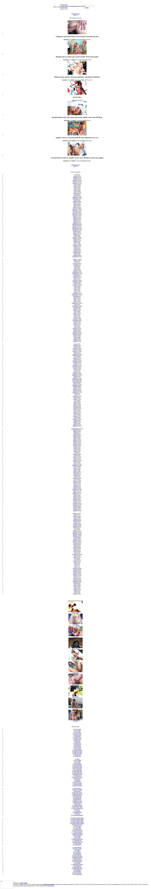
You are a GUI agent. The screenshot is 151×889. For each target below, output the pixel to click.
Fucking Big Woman (78, 815)
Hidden (75, 378)
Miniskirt (75, 435)
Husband (75, 386)
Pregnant (75, 481)
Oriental (75, 459)
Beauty (75, 207)
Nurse (75, 448)
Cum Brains (78, 871)
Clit (75, 262)
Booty (75, 232)
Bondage (75, 229)
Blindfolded (75, 224)
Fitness (75, 338)
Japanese (75, 396)
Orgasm (75, 457)
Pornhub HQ (78, 745)
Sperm (75, 527)
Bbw (75, 203)
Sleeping (75, 519)
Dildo (75, 299)
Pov (75, 479)
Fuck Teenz (78, 826)
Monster (75, 440)
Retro (75, 495)
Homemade (75, 379)
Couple (75, 277)
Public (75, 488)
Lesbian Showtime (77, 842)
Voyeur (75, 578)
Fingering (75, 333)
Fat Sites (78, 811)
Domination (75, 306)
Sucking (75, 540)
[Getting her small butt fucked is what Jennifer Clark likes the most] (77, 33)
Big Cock (75, 213)
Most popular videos (79, 6)
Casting (75, 249)
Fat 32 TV (77, 809)
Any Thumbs (78, 760)
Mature (75, 430)
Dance (75, 292)
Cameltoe (75, 245)
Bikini (75, 217)
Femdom (75, 328)
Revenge (75, 496)
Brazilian (75, 234)
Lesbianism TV (78, 840)
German (75, 358)
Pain (75, 462)
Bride (75, 235)
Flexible (75, 341)
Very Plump (78, 865)
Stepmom (75, 531)
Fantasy (75, 324)
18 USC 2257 (50, 885)
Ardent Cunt (75, 697)
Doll (75, 304)
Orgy (75, 458)
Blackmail (75, 222)
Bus (75, 242)
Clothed (76, 265)
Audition (75, 193)
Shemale (75, 510)
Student (75, 538)
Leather (75, 413)
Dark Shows (78, 778)
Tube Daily (75, 673)
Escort (75, 314)
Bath (75, 200)
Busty (75, 244)
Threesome (75, 554)
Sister (75, 514)
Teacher (75, 548)
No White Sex (77, 798)
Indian (75, 388)
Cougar (75, 276)
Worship (75, 589)
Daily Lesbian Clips (78, 808)
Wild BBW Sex (78, 867)
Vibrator (75, 574)
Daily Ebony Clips (77, 777)
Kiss (75, 403)
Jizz (75, 400)
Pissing (75, 474)
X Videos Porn (78, 874)
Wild (75, 588)
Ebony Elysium (78, 783)
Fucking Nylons (78, 825)
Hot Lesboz (78, 837)
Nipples (75, 445)
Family (75, 323)
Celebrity (75, 252)
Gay (75, 356)
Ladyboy (75, 409)
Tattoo (75, 547)
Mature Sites (78, 858)
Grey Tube (78, 836)
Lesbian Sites (78, 843)
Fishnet (75, 335)
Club (75, 266)
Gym (75, 371)
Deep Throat (75, 294)
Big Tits (75, 215)
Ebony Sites (78, 791)
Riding (75, 498)
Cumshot (74, 284)
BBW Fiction (78, 799)
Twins (75, 564)
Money (75, 438)
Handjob (75, 373)
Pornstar (75, 478)
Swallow (75, 541)
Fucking (75, 351)
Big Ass (75, 208)
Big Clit (75, 211)
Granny (75, 368)
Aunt (75, 194)
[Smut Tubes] (63, 4)
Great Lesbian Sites (78, 830)
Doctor (75, 301)
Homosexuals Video (78, 833)
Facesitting (75, 320)
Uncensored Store (77, 750)
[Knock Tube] (77, 94)
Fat (75, 325)
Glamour (75, 362)
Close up (75, 263)
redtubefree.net (75, 685)
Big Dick (75, 214)
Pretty (75, 482)
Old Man (75, 454)
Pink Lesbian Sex (78, 860)
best (72, 14)
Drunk (75, 309)
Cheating (75, 255)
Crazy (75, 279)
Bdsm (75, 204)
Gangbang (75, 355)
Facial (74, 321)
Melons (75, 431)
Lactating (75, 407)
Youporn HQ (78, 754)
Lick (75, 417)
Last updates (71, 6)
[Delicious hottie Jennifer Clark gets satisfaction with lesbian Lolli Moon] (77, 74)
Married (75, 424)
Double (75, 307)
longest (78, 14)
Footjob (75, 345)
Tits (75, 558)
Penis (75, 468)
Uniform (75, 570)
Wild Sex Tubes (78, 753)
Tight (75, 555)
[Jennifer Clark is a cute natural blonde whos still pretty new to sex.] (77, 135)
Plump (75, 475)
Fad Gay (78, 813)
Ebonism (78, 780)
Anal (74, 184)
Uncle (75, 567)
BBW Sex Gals (78, 801)
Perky (75, 469)
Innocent (75, 389)
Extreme (75, 318)
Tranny (75, 561)
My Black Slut (77, 797)
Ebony (75, 310)
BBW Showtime (78, 802)
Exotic (75, 317)
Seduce (75, 506)
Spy (75, 529)
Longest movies (64, 6)
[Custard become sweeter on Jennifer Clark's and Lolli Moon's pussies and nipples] (77, 155)
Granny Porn (78, 829)
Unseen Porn (75, 661)
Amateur (75, 180)
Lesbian (75, 416)
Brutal (75, 239)
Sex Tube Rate (78, 768)
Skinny (75, 516)
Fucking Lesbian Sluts (77, 818)
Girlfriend (75, 361)
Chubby (75, 259)
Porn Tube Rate (78, 764)
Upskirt (75, 572)
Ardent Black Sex (77, 773)
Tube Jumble (78, 749)
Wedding (75, 582)
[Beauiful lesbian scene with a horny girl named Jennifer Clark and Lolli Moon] (77, 114)
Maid (75, 423)
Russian (75, 500)
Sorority (76, 523)
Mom (75, 437)
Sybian (75, 546)
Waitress (76, 579)
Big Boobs (75, 210)
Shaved (75, 508)
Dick (75, 297)
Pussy (74, 491)
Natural (75, 444)
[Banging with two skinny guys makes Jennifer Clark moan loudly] (77, 54)
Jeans (75, 397)
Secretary (75, 505)
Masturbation (74, 428)
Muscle (75, 442)
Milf (75, 434)
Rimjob (75, 499)
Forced (75, 347)
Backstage (75, 198)
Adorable (75, 177)
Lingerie (75, 419)
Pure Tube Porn (78, 766)
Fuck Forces (78, 746)
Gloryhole (75, 365)
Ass (75, 191)
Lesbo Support (78, 848)
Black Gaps (78, 775)
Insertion (75, 390)
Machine (75, 421)
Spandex (75, 524)
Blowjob (75, 227)
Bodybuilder (76, 228)
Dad (75, 290)
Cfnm (75, 254)
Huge (75, 383)
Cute (75, 287)
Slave (75, 517)
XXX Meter (78, 870)
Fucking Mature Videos (78, 822)
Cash (75, 248)
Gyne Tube (78, 763)
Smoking (75, 520)
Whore (75, 585)
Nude (75, 447)
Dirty (75, 300)
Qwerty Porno (75, 649)
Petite (75, 471)
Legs (75, 414)
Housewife (75, 382)
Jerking (75, 399)
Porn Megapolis (78, 861)
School (75, 502)
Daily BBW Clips (77, 806)
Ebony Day (78, 781)
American (75, 183)
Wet (75, 584)
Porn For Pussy (78, 873)
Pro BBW (77, 863)
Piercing (75, 472)
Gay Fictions (78, 827)
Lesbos (78, 850)
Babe (74, 196)
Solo (75, 521)
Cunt (75, 286)
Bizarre (75, 220)
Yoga (75, 592)
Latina (75, 412)
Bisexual (75, 218)
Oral (75, 455)
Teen (74, 551)
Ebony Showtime (78, 789)
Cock (75, 268)
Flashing (75, 340)
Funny (75, 352)
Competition (76, 272)
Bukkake (75, 241)
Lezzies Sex (78, 853)
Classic (75, 260)
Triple (75, 562)
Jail (75, 395)
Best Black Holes (78, 774)
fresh (75, 14)
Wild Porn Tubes (78, 752)
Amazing (75, 181)
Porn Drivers (78, 747)
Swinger (75, 544)
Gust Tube (77, 761)
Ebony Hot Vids (78, 785)
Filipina (75, 331)
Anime (75, 186)
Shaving (76, 509)
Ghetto (75, 359)
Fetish (74, 330)
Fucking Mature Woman (78, 823)
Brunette (75, 238)
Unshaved (75, 571)
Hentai (75, 376)
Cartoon (75, 246)
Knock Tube (75, 613)
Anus (75, 187)
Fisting (75, 337)
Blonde (74, 225)
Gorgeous (75, 366)
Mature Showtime (77, 857)
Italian (75, 393)
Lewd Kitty (78, 851)
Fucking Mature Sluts (78, 820)
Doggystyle (75, 303)
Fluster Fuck (78, 743)
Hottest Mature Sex (78, 839)
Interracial (75, 392)
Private (75, 483)
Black (75, 221)
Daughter (75, 293)
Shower (75, 513)
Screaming (75, 503)
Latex (75, 410)
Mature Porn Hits (78, 856)
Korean (75, 406)
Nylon (75, 450)
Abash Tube (78, 756)
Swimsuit (75, 543)
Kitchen (75, 404)
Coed (75, 269)
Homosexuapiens (78, 835)
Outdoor (75, 461)
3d (75, 174)
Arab (75, 189)
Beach (75, 205)
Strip (75, 537)
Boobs (75, 231)
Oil (75, 452)
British (75, 237)
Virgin (75, 577)
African (75, 179)
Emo (75, 311)
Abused (76, 176)
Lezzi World (78, 854)
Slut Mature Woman (78, 864)
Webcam (75, 581)
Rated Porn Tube (78, 767)
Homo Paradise (78, 832)
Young (75, 594)
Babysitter (75, 197)
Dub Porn (75, 721)
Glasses (75, 363)
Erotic (74, 313)
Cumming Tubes (78, 805)
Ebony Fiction (77, 784)
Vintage (75, 575)
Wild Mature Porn (77, 868)
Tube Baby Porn (78, 771)
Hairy (75, 372)
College (75, 270)
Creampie (75, 280)
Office (75, 451)
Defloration (76, 296)
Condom (75, 275)
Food (75, 344)
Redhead (75, 493)
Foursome (75, 348)
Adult (77, 758)
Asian (75, 190)
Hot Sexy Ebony (78, 792)
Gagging (75, 354)
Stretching (75, 536)
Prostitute (75, 486)
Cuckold (75, 282)
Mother (75, 441)
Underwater (76, 568)
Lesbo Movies (77, 847)
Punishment (75, 489)
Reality (75, 492)
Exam (75, 316)
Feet (75, 327)
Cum (75, 283)
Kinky (75, 402)
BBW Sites (78, 804)
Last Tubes (75, 637)
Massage (75, 426)
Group (75, 369)
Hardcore (74, 375)
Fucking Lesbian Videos (78, 819)
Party (75, 467)
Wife (75, 587)
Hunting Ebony (78, 795)
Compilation (75, 273)
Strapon (75, 534)
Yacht (75, 591)
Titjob (75, 557)
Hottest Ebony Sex (78, 794)
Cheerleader (75, 256)
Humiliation (75, 385)
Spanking (75, 526)
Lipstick (76, 420)
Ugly (75, 565)
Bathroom (75, 201)
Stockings (75, 533)
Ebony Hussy (77, 788)
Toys (75, 560)
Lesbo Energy (77, 844)
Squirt (74, 530)
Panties (75, 464)
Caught (75, 251)
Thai (75, 553)
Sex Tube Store (78, 770)
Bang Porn (75, 709)
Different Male (78, 812)
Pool (75, 476)
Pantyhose (75, 465)
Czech (75, 289)
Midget (75, 433)
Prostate (76, 485)
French (75, 349)
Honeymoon (76, 380)
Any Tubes (75, 625)
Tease (75, 550)
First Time (75, 334)
